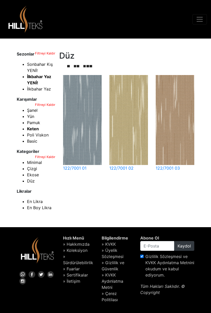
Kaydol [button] (184, 245)
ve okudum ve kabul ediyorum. (169, 266)
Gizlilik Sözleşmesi (163, 256)
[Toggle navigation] (199, 19)
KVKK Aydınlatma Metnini (169, 262)
